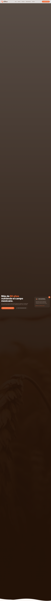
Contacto (33, 1)
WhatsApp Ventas (46, 1)
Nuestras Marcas (28, 1)
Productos (23, 1)
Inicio (16, 1)
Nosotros (19, 1)
